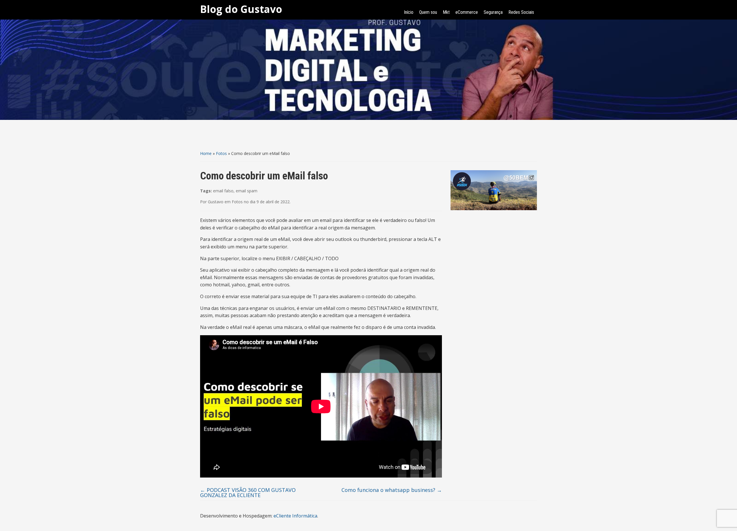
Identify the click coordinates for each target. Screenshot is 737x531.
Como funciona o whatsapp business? (391, 489)
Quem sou (428, 12)
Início (408, 12)
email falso (223, 190)
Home (206, 153)
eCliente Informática (295, 516)
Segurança (493, 12)
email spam (246, 190)
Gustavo (215, 201)
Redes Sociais (521, 12)
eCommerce (466, 12)
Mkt (446, 12)
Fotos (221, 153)
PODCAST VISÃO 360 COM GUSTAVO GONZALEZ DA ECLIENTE (248, 492)
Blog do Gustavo (241, 9)
